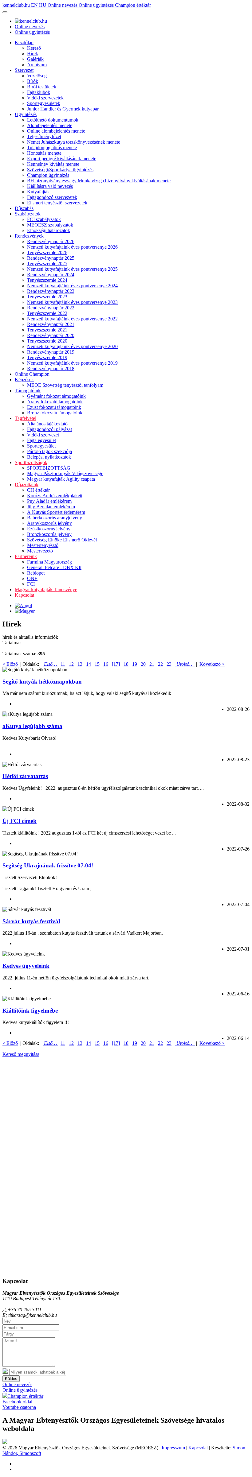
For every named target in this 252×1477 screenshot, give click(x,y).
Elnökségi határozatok (48, 230)
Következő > (212, 664)
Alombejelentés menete (49, 125)
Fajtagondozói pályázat (49, 429)
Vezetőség (37, 75)
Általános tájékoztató (47, 423)
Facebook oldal (17, 1401)
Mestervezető (40, 550)
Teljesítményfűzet (44, 136)
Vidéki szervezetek (45, 97)
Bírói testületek (41, 86)
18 (126, 664)
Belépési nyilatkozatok (49, 456)
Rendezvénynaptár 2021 (50, 324)
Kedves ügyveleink (25, 966)
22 (160, 664)
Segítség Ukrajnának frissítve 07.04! (47, 865)
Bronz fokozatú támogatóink (54, 412)
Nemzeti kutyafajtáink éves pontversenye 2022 (72, 318)
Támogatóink (28, 390)
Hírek (32, 53)
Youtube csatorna (19, 1407)
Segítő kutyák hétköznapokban (42, 681)
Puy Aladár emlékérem (49, 501)
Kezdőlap (24, 42)
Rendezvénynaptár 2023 (50, 291)
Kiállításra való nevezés (50, 186)
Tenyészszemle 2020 (47, 340)
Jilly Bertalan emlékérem (51, 506)
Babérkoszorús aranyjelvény (54, 517)
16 (105, 664)
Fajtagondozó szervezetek (52, 197)
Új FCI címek (19, 821)
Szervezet (24, 70)
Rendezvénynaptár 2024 (50, 274)
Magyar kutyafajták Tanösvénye (46, 589)
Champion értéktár (133, 5)
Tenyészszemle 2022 (47, 313)
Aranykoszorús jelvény (49, 523)
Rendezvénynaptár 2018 (50, 368)
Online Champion (32, 374)
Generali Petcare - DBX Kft (54, 567)
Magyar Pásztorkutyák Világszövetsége (65, 473)
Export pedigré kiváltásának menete (61, 158)
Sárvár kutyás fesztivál (31, 921)
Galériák (35, 59)
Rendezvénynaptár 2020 (50, 335)
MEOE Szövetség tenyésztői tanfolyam (65, 385)
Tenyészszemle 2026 (47, 252)
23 (169, 664)
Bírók (32, 81)
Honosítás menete (44, 153)
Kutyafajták (38, 191)
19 (134, 664)
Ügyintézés (26, 114)
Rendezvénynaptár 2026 (50, 241)
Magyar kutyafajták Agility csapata (61, 479)
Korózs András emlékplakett (54, 495)
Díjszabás (24, 208)
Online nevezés (63, 5)
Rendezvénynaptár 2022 (50, 307)
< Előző (10, 664)
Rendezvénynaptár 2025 (50, 258)
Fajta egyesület (41, 440)
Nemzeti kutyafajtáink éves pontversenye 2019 (72, 363)
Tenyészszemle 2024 (47, 280)
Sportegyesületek (43, 103)
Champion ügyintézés (48, 175)
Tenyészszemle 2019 (47, 357)
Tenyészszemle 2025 (47, 263)
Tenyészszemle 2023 (47, 296)
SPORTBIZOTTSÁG (48, 468)
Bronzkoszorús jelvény (49, 534)
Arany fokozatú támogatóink (55, 401)
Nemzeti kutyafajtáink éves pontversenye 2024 (72, 285)
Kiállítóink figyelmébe (30, 1010)
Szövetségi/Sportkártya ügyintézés (60, 169)
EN (35, 5)
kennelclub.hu (16, 5)
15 (97, 664)
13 (79, 664)
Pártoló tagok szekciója (49, 451)
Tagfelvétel (25, 418)
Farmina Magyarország (49, 561)
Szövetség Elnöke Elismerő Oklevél (62, 539)
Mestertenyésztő (42, 545)
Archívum (37, 64)
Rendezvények (29, 235)
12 (71, 664)
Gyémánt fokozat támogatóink (56, 396)
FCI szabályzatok (44, 219)
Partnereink (26, 556)
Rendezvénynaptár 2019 (50, 352)
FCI (31, 584)
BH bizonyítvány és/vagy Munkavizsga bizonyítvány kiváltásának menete (99, 180)
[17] (116, 664)
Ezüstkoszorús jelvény (48, 528)
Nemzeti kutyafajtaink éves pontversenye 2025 (72, 269)
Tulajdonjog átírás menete (52, 147)
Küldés (11, 1378)
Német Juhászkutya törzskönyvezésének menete (73, 142)
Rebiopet (36, 573)
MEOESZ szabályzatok (50, 224)
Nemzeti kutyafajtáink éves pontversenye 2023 (72, 302)
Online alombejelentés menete (56, 131)
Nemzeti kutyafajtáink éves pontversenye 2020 (72, 346)
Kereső (34, 48)
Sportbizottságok (31, 462)
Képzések (24, 379)
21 (151, 664)
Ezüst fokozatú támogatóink (54, 407)
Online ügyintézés (97, 5)
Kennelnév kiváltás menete (53, 164)
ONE (32, 578)
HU (43, 5)
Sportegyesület (41, 445)
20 (143, 664)
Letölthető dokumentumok (52, 119)
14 (88, 664)
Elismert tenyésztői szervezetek (57, 202)
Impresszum (173, 1447)
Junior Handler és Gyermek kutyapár (63, 108)
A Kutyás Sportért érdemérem (56, 512)
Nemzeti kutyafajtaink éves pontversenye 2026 (72, 247)
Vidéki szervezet (43, 434)
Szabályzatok (28, 213)
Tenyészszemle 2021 (47, 329)
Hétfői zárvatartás (25, 776)
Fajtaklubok (38, 92)
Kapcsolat (24, 595)
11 (63, 664)
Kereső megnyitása (20, 1054)
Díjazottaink (26, 484)
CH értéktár (38, 490)
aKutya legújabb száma (32, 726)
